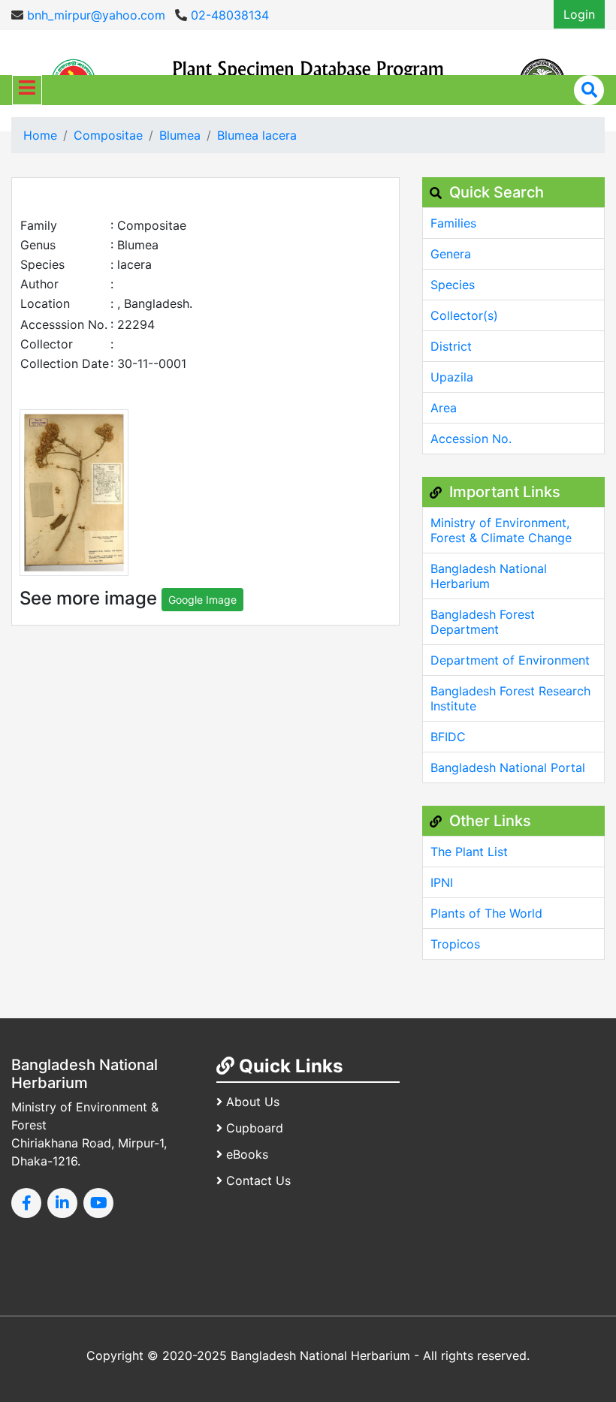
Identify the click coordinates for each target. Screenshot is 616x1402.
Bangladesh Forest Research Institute (510, 698)
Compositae (108, 135)
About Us (252, 1101)
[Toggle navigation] (27, 90)
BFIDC (448, 736)
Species (452, 284)
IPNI (441, 882)
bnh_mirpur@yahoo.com (94, 15)
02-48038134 (228, 15)
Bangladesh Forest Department (482, 622)
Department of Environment (510, 660)
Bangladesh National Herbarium (488, 576)
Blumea (180, 135)
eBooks (247, 1154)
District (451, 346)
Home (40, 135)
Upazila (451, 376)
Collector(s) (464, 315)
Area (443, 407)
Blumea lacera (257, 135)
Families (453, 223)
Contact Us (258, 1180)
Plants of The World (486, 913)
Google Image (202, 599)
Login (579, 14)
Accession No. (471, 438)
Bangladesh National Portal (507, 767)
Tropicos (455, 943)
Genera (450, 253)
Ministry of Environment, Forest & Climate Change (501, 530)
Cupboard (254, 1127)
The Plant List (469, 851)
